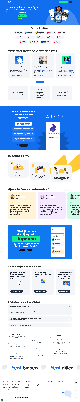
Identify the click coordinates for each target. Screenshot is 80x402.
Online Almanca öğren (7, 384)
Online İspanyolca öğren (7, 381)
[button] (66, 393)
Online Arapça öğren (15, 389)
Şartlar (4, 398)
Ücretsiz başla (22, 15)
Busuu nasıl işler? (28, 381)
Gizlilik (7, 398)
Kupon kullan (27, 385)
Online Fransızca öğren (7, 382)
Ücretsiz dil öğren (63, 2)
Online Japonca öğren (16, 381)
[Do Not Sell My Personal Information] (2, 400)
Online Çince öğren (15, 386)
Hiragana (69, 70)
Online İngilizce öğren (15, 382)
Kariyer (38, 382)
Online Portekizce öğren (7, 386)
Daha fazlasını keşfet (16, 291)
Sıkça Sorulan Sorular (61, 381)
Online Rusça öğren (6, 389)
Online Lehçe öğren (6, 387)
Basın (38, 384)
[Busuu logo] (11, 2)
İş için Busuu (27, 384)
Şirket (38, 381)
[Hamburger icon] (70, 2)
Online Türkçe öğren (15, 387)
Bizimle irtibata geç (61, 382)
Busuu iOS (50, 381)
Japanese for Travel (44, 70)
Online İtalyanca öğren (16, 384)
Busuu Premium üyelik (29, 382)
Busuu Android (50, 382)
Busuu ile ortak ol (40, 385)
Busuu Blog (27, 387)
